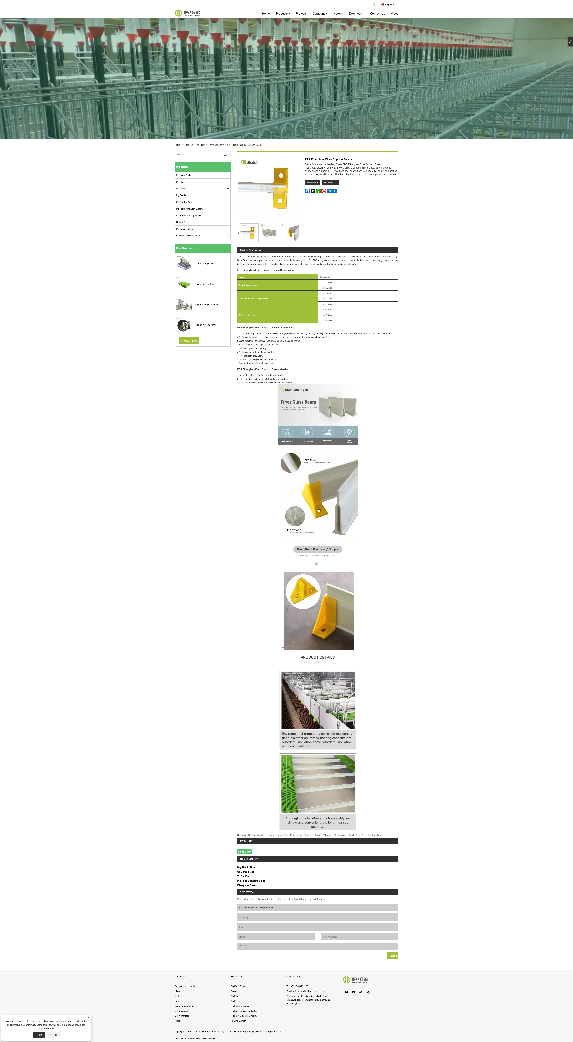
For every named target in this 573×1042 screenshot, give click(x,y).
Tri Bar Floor (244, 876)
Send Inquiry (312, 182)
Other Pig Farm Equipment (189, 235)
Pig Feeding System (185, 201)
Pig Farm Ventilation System (189, 208)
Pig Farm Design (184, 175)
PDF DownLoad (330, 182)
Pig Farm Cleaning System (188, 215)
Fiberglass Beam (216, 144)
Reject (39, 1034)
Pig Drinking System (185, 228)
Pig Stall (180, 181)
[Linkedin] (353, 992)
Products (189, 144)
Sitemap (185, 1038)
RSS (192, 1038)
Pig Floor (200, 144)
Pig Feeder (181, 195)
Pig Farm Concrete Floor (251, 880)
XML (198, 1038)
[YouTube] (361, 992)
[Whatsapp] (368, 992)
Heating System (183, 222)
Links (177, 1038)
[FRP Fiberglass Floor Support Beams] (249, 232)
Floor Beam (244, 851)
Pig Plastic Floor (246, 867)
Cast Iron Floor (245, 871)
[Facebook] (346, 992)
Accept (53, 1034)
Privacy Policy (208, 1038)
